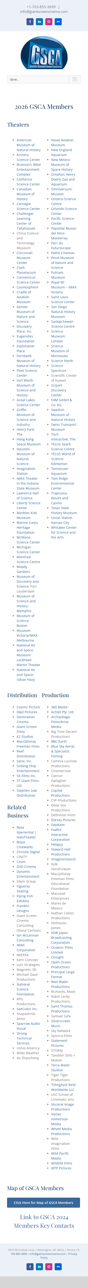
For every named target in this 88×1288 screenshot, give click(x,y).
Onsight (57, 957)
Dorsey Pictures (63, 820)
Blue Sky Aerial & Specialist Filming (62, 751)
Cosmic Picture (28, 707)
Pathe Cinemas (63, 253)
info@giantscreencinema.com (44, 11)
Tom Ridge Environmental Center (62, 483)
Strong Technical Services (24, 1038)
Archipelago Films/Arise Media (60, 722)
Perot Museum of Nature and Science (62, 262)
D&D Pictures (27, 712)
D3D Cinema (26, 866)
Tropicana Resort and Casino (59, 498)
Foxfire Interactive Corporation (60, 834)
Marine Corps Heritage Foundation (27, 527)
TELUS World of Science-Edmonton (63, 459)
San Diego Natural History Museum (63, 312)
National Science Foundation (25, 989)
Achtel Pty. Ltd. (62, 712)
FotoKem (58, 825)
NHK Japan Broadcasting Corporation (61, 937)
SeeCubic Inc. (27, 1009)
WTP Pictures (61, 1168)
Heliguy (57, 844)
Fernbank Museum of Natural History (29, 361)
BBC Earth (59, 741)
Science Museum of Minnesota (60, 351)
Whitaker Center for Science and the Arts (64, 532)
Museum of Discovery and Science (28, 581)
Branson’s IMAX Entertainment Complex (29, 169)
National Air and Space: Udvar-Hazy (26, 674)
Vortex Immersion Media (59, 1119)
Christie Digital (28, 852)
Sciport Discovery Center (58, 390)
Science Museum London (58, 336)
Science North (62, 360)
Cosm (21, 861)
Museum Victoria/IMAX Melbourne (27, 635)
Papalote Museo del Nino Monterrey (63, 233)
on (62, 194)
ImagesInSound (63, 859)
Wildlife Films (61, 1163)
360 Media (59, 707)
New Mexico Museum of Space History (62, 164)
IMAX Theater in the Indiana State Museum (28, 483)
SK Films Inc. (26, 776)
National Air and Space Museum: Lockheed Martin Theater (28, 655)
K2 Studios (25, 736)
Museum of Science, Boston (25, 621)
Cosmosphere (27, 287)
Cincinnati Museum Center (25, 258)
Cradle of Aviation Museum (24, 297)
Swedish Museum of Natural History (63, 415)
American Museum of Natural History (29, 145)
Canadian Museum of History (25, 194)
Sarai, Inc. (24, 761)
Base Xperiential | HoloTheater (27, 832)
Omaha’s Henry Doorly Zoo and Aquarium (63, 179)
